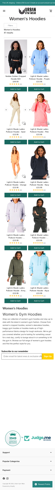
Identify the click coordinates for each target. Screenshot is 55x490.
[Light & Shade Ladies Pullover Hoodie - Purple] (39, 57)
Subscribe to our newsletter (14, 351)
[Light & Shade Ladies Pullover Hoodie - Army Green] (15, 268)
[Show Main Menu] (4, 11)
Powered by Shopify (9, 486)
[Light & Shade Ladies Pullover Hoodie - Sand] (15, 109)
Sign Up (48, 356)
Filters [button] (10, 25)
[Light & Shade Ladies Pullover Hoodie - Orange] (15, 162)
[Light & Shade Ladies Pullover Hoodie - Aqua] (39, 268)
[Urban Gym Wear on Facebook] (4, 478)
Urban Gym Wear (19, 483)
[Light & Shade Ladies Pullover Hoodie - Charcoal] (39, 215)
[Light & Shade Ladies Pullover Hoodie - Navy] (39, 162)
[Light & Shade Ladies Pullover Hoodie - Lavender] (15, 215)
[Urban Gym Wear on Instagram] (7, 478)
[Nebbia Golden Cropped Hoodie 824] (15, 57)
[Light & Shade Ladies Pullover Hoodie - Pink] (39, 109)
